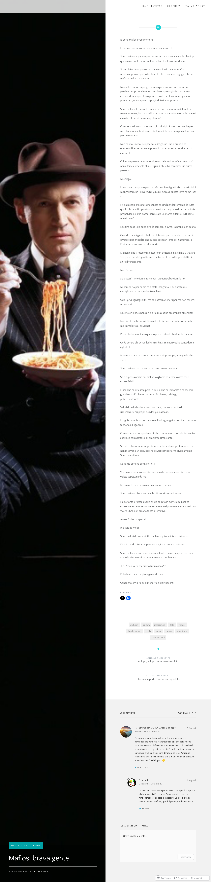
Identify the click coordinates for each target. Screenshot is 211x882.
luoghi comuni (135, 631)
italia (172, 625)
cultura (146, 625)
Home (145, 6)
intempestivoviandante (151, 728)
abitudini (134, 625)
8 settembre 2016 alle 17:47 (147, 731)
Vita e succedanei (31, 846)
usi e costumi (158, 637)
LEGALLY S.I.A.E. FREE (194, 6)
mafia (148, 631)
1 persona (146, 767)
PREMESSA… (157, 6)
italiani (182, 625)
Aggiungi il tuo (187, 713)
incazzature (159, 625)
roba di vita (182, 631)
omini (158, 631)
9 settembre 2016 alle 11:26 (151, 784)
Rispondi (192, 728)
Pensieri (15, 846)
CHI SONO (172, 6)
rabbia (169, 631)
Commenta (186, 857)
